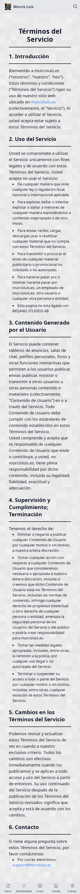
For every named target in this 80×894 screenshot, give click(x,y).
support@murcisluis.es (31, 865)
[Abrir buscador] (75, 7)
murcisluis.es (43, 102)
